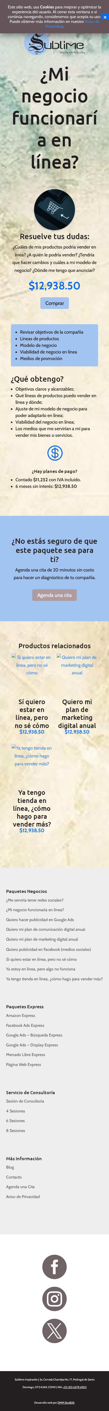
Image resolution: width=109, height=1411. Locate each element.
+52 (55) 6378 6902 (75, 1387)
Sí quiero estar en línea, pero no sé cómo (41, 959)
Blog (10, 1167)
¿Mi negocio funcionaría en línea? (35, 909)
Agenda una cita (54, 595)
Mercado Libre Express (25, 1054)
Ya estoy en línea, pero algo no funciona (40, 969)
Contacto (14, 1177)
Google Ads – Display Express (32, 1045)
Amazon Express (20, 1015)
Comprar (54, 303)
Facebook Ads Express (25, 1025)
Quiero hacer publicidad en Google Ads (40, 919)
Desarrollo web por (54, 1402)
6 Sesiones (15, 1120)
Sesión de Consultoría (25, 1101)
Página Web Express (23, 1064)
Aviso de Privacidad (23, 1196)
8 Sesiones (15, 1130)
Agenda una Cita (20, 1186)
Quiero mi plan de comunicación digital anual (45, 929)
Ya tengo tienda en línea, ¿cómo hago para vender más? (54, 978)
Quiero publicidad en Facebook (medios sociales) (48, 949)
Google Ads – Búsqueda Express (34, 1035)
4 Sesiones (15, 1111)
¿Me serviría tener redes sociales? (34, 900)
